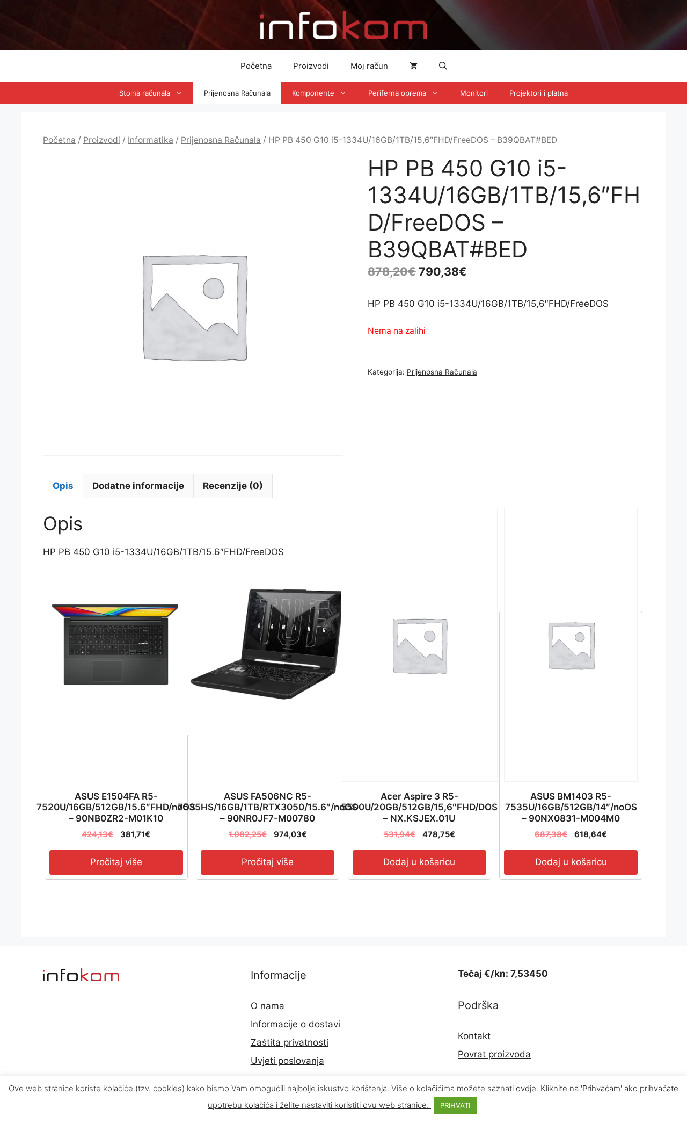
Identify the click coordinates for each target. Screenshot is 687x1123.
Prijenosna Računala (237, 93)
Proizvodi (311, 66)
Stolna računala (144, 93)
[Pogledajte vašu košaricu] (413, 66)
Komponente (313, 93)
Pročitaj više (116, 861)
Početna (256, 66)
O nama (267, 1005)
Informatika (150, 140)
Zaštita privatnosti (289, 1042)
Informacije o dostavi (295, 1024)
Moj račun (369, 66)
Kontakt (474, 1036)
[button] (443, 66)
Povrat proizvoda (494, 1054)
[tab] (63, 486)
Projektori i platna (538, 93)
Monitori (474, 93)
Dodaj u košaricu (419, 861)
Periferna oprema (397, 93)
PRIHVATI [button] (455, 1105)
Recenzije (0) (233, 485)
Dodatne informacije (138, 485)
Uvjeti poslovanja (287, 1060)
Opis (63, 485)
